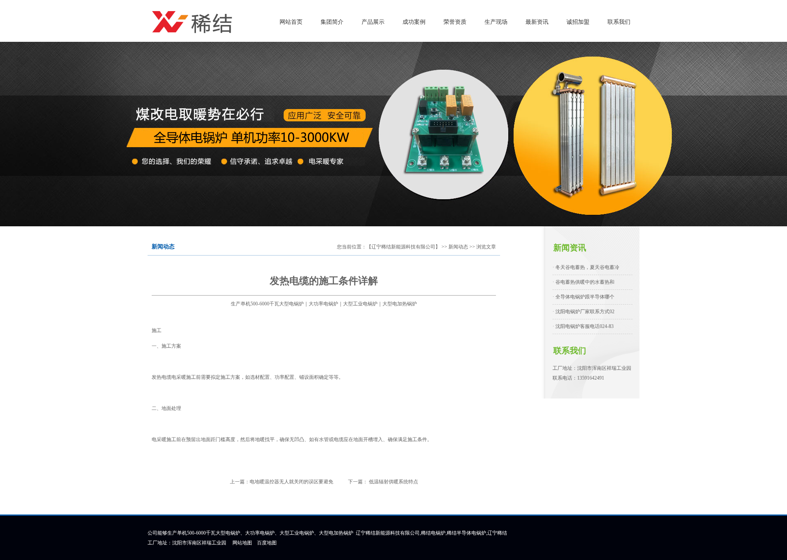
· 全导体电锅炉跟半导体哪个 (583, 297)
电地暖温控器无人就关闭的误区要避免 (291, 482)
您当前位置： (351, 247)
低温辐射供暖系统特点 (393, 482)
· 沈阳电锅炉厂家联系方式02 (583, 311)
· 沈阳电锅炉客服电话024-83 (583, 326)
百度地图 (267, 543)
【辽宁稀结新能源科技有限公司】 (403, 247)
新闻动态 (458, 247)
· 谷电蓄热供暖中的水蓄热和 (583, 282)
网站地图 (242, 543)
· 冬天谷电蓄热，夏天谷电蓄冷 (586, 267)
